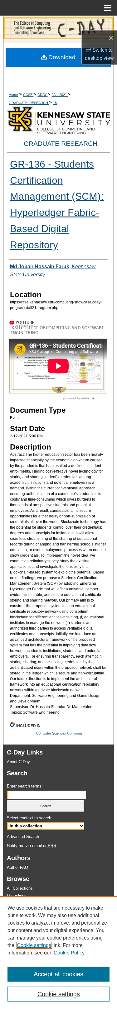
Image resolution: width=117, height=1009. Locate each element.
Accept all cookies (58, 974)
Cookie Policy (69, 952)
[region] (58, 952)
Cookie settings (34, 945)
